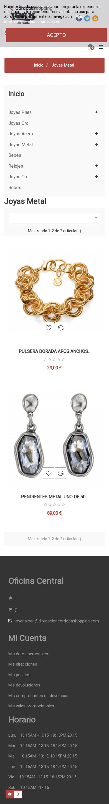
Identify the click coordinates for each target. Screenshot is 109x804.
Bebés (14, 155)
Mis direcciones (22, 664)
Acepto (56, 35)
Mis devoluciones (24, 685)
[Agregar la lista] (48, 327)
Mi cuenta (27, 638)
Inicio (16, 94)
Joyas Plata (20, 112)
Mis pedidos (19, 675)
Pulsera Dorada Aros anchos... (55, 351)
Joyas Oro (18, 123)
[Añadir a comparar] (60, 327)
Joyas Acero (20, 133)
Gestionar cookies (44, 21)
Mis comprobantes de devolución (39, 695)
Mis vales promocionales (31, 706)
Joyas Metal (20, 144)
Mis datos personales (28, 654)
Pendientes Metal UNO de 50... (54, 496)
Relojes (15, 166)
